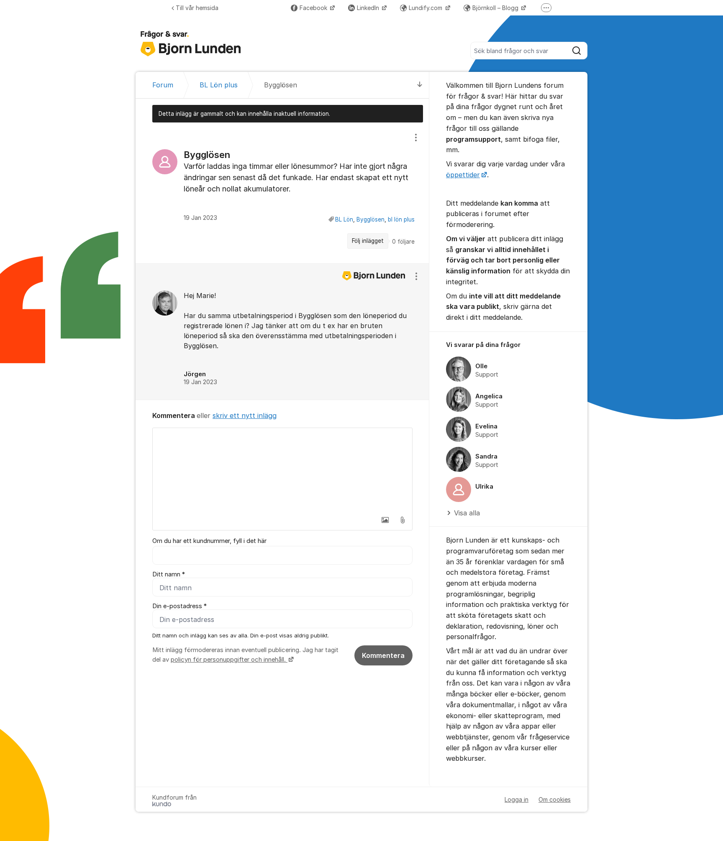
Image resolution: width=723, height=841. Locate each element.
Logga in (516, 799)
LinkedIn (369, 7)
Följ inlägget (368, 240)
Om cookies (554, 799)
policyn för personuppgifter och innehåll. (229, 659)
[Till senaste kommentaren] (420, 85)
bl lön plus (401, 219)
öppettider (463, 175)
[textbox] (282, 470)
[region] (282, 192)
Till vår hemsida (197, 7)
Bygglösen (370, 219)
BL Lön (344, 219)
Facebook (314, 7)
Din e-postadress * (179, 606)
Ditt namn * (168, 574)
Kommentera (383, 655)
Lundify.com (426, 7)
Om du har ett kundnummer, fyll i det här (209, 541)
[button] (385, 520)
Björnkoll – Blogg (496, 7)
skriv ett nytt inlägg (245, 415)
